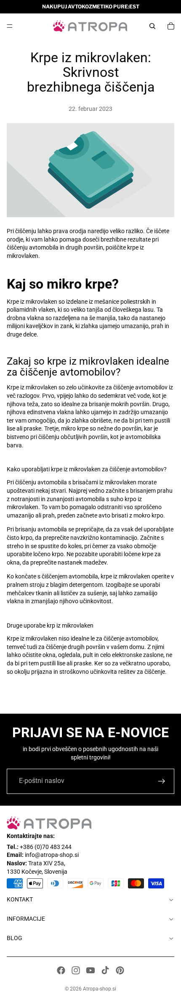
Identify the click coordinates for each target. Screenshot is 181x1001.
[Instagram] (76, 970)
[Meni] (9, 26)
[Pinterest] (120, 970)
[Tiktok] (105, 970)
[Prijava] (161, 781)
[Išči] (152, 26)
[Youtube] (90, 970)
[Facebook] (61, 970)
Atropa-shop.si (99, 989)
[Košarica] (171, 26)
